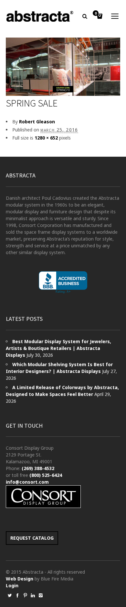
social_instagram (41, 595)
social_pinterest (25, 595)
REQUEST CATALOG (32, 538)
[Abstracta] (40, 16)
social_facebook (17, 595)
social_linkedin (33, 595)
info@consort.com (27, 482)
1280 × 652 (46, 138)
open (115, 16)
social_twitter (10, 595)
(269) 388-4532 (38, 468)
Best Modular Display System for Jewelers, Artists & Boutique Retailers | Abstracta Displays (58, 348)
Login (12, 585)
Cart (96, 14)
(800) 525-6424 (45, 475)
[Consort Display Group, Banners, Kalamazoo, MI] (63, 282)
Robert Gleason (37, 121)
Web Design (19, 579)
